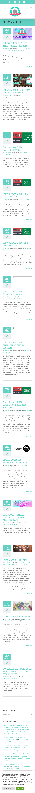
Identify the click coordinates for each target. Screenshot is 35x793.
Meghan (7, 297)
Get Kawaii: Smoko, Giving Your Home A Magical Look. (14, 517)
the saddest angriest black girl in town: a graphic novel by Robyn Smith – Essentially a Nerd (17, 727)
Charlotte (7, 562)
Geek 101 (24, 562)
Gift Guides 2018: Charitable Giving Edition (13, 345)
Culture (13, 50)
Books (9, 50)
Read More (29, 66)
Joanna (7, 48)
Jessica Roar (8, 522)
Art (22, 619)
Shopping (19, 50)
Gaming (9, 97)
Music (28, 562)
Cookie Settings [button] (9, 788)
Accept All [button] (20, 788)
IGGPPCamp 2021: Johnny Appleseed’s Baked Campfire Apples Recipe (17, 758)
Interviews (24, 465)
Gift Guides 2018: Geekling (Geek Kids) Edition (15, 405)
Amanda (7, 152)
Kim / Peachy (9, 95)
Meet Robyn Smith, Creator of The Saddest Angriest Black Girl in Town (16, 731)
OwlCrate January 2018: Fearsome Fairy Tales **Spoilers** (17, 671)
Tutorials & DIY (13, 564)
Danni (6, 676)
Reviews (28, 676)
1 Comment (13, 678)
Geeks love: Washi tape (16, 616)
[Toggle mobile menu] (31, 7)
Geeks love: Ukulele (15, 560)
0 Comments (23, 97)
